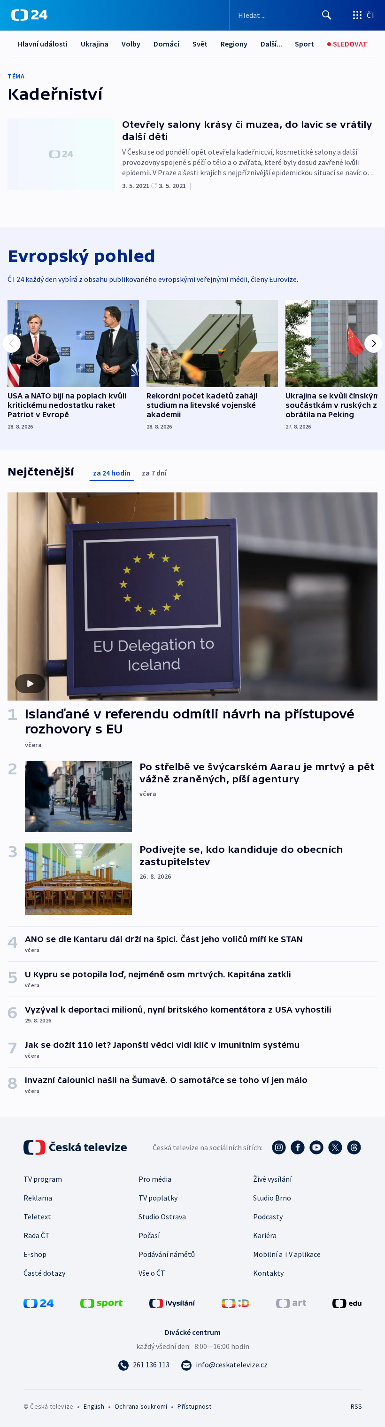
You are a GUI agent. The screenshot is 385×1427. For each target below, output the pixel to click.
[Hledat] (327, 15)
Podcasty (268, 1216)
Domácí (166, 43)
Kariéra (265, 1235)
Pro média (155, 1179)
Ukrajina (94, 43)
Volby (131, 43)
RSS (356, 1406)
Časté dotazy (44, 1273)
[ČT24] (29, 15)
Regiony (234, 43)
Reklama (37, 1197)
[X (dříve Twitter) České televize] (335, 1147)
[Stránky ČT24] (38, 1302)
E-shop (34, 1254)
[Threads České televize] (354, 1147)
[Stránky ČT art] (291, 1302)
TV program (42, 1179)
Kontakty (268, 1273)
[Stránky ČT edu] (347, 1302)
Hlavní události (43, 43)
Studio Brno (272, 1197)
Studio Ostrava (162, 1216)
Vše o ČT (152, 1273)
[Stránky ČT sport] (101, 1302)
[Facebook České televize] (297, 1147)
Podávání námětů (167, 1254)
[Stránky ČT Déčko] (235, 1302)
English (94, 1406)
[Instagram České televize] (278, 1147)
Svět (200, 43)
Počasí (149, 1235)
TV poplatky (158, 1197)
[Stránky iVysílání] (172, 1302)
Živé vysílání (272, 1179)
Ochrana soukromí (141, 1406)
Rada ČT (36, 1235)
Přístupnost (194, 1406)
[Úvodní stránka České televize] (76, 1147)
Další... (271, 43)
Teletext (37, 1216)
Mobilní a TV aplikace (287, 1254)
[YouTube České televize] (316, 1147)
